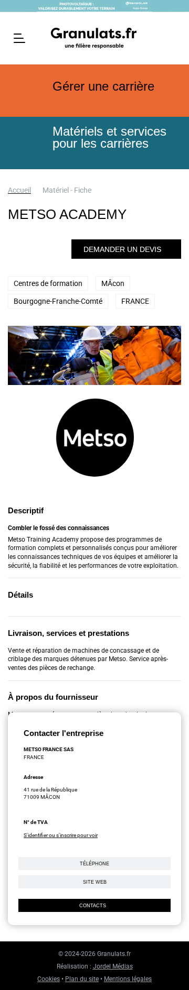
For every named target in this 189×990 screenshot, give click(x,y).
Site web (95, 882)
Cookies (48, 979)
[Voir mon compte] (171, 37)
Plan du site (82, 979)
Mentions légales (128, 979)
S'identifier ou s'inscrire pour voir (61, 835)
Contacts (92, 905)
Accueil (19, 190)
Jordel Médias (113, 966)
